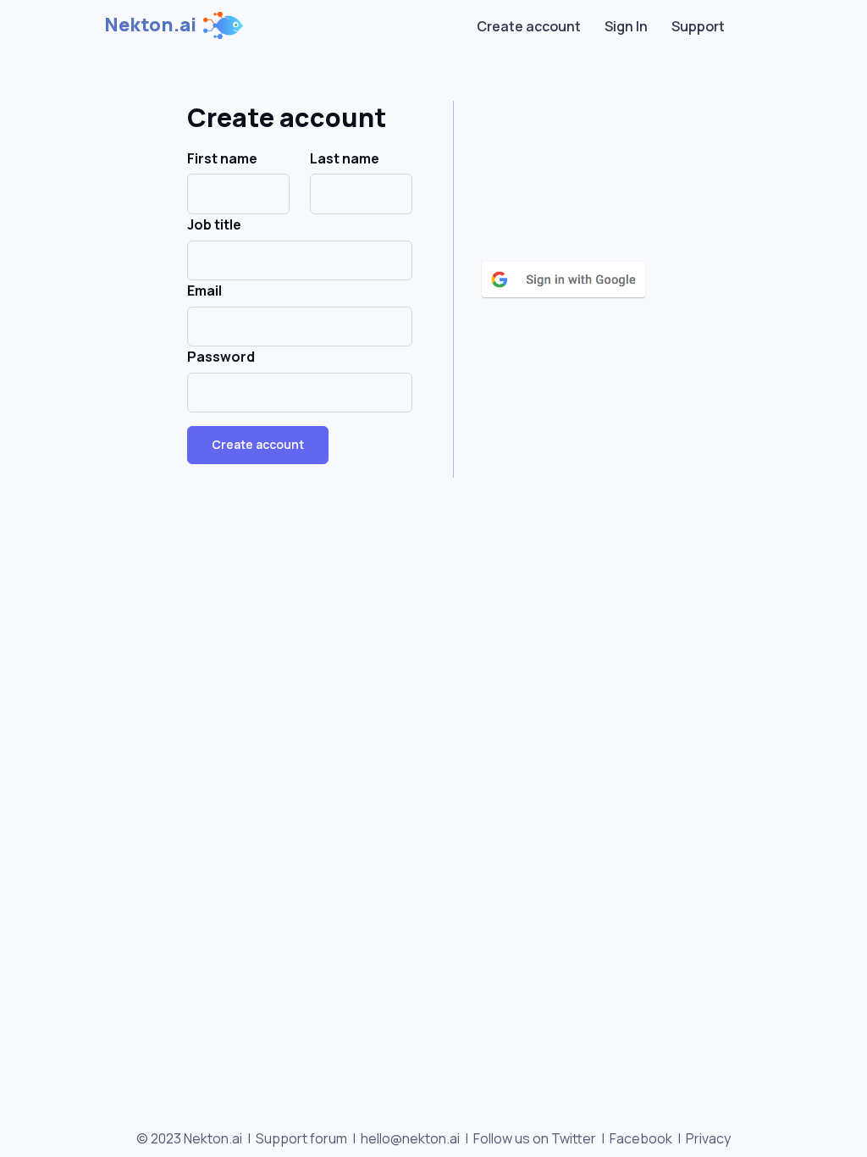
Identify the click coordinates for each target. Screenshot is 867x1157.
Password (221, 356)
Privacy (708, 1138)
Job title (214, 224)
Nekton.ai (150, 24)
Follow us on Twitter (534, 1138)
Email (204, 290)
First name (222, 158)
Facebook (641, 1138)
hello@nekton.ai (410, 1138)
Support (698, 26)
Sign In (626, 26)
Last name (344, 158)
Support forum (301, 1138)
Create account (529, 26)
